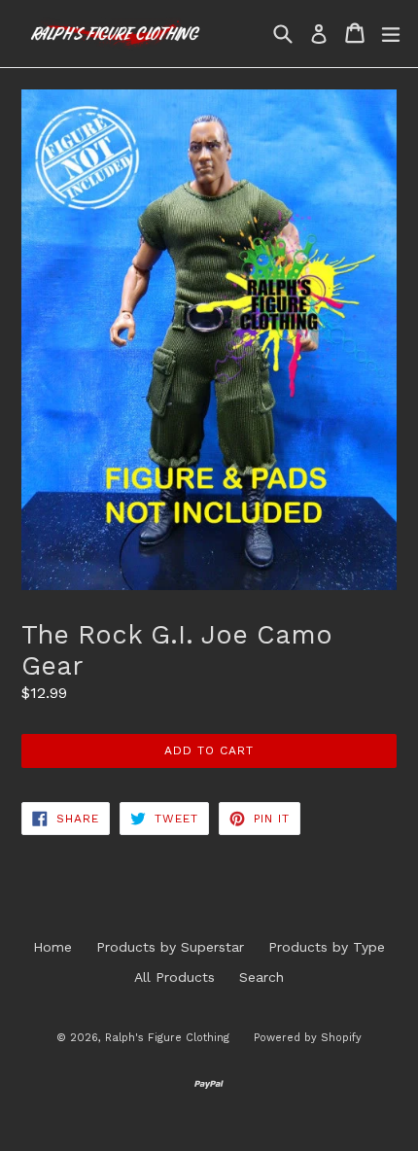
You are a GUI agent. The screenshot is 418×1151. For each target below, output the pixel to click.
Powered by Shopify (308, 1037)
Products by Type (326, 947)
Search (261, 977)
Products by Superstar (170, 947)
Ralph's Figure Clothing (167, 1037)
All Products (174, 977)
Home (52, 947)
